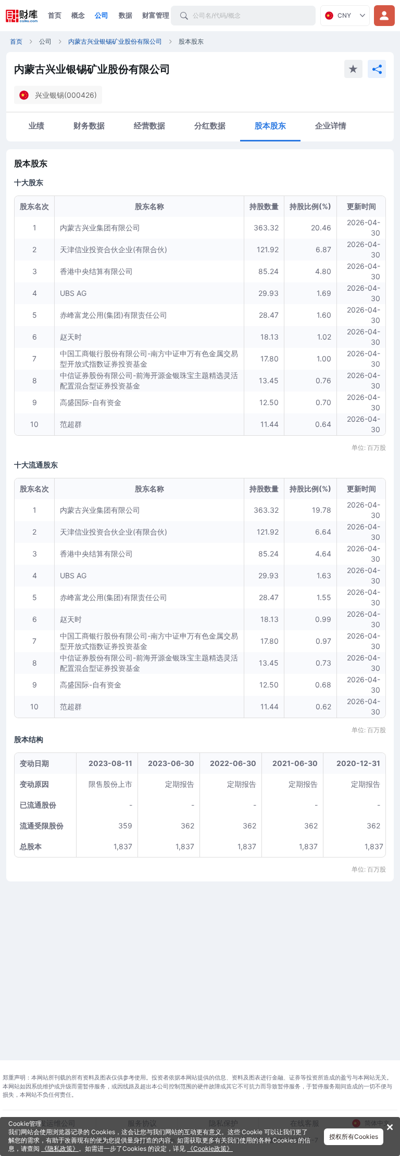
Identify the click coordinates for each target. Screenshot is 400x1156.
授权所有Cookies (353, 1136)
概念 (78, 15)
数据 (125, 15)
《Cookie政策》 (210, 1148)
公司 (101, 15)
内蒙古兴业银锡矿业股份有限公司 (115, 41)
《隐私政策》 (60, 1148)
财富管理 (155, 15)
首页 (54, 15)
